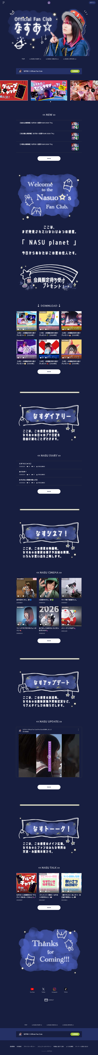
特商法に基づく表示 (59, 1046)
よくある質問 (69, 1046)
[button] (5, 90)
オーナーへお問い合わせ (81, 1046)
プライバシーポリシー (29, 1046)
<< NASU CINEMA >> (52, 59)
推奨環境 (12, 1046)
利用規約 (19, 1046)
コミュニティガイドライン (44, 1046)
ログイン (92, 2)
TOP (23, 59)
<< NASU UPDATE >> (69, 59)
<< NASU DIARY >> (35, 59)
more (49, 158)
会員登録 (75, 71)
